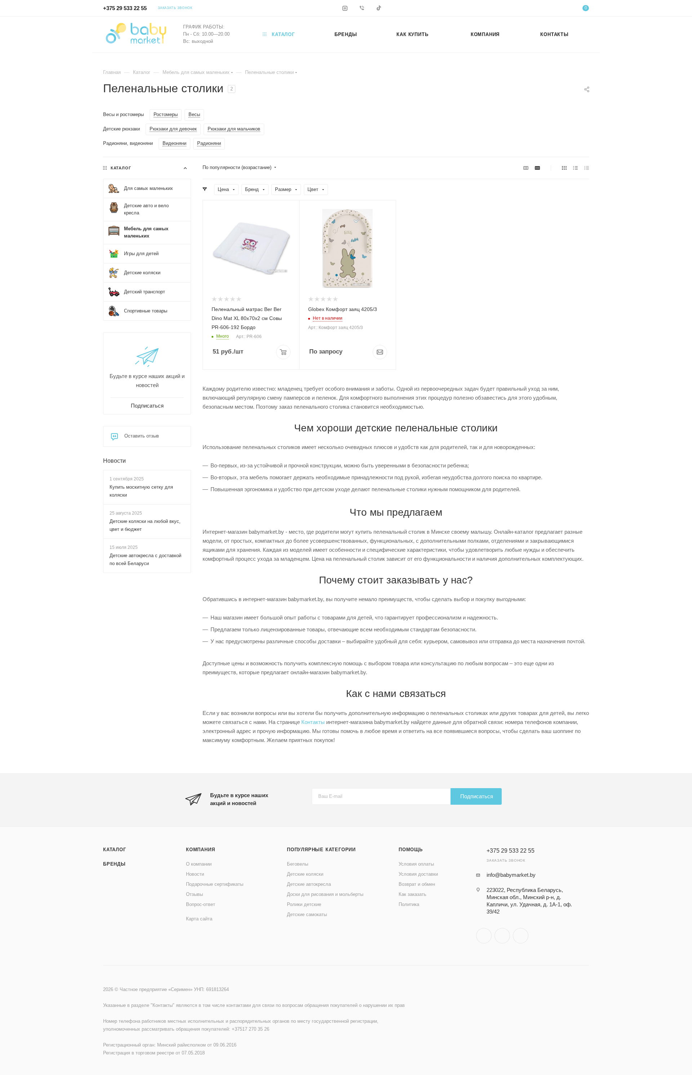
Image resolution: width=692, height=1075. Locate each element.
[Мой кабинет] (556, 9)
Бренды (114, 864)
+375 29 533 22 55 (125, 8)
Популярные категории (321, 849)
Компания (200, 849)
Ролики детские (304, 904)
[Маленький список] (526, 168)
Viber (502, 935)
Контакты (313, 722)
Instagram (484, 935)
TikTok (520, 935)
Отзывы (194, 894)
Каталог (114, 849)
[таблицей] (586, 168)
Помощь (411, 849)
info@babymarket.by (511, 875)
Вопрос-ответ (200, 904)
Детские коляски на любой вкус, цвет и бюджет (145, 525)
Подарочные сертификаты (214, 884)
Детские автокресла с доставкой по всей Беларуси (145, 560)
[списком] (575, 168)
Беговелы (297, 864)
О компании (199, 864)
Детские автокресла (309, 884)
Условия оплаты (416, 864)
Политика (409, 904)
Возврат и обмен (417, 884)
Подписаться (476, 796)
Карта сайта (199, 918)
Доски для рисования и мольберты (325, 894)
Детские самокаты (307, 914)
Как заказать (412, 894)
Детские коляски (305, 874)
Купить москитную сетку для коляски (141, 491)
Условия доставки (418, 874)
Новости (114, 461)
